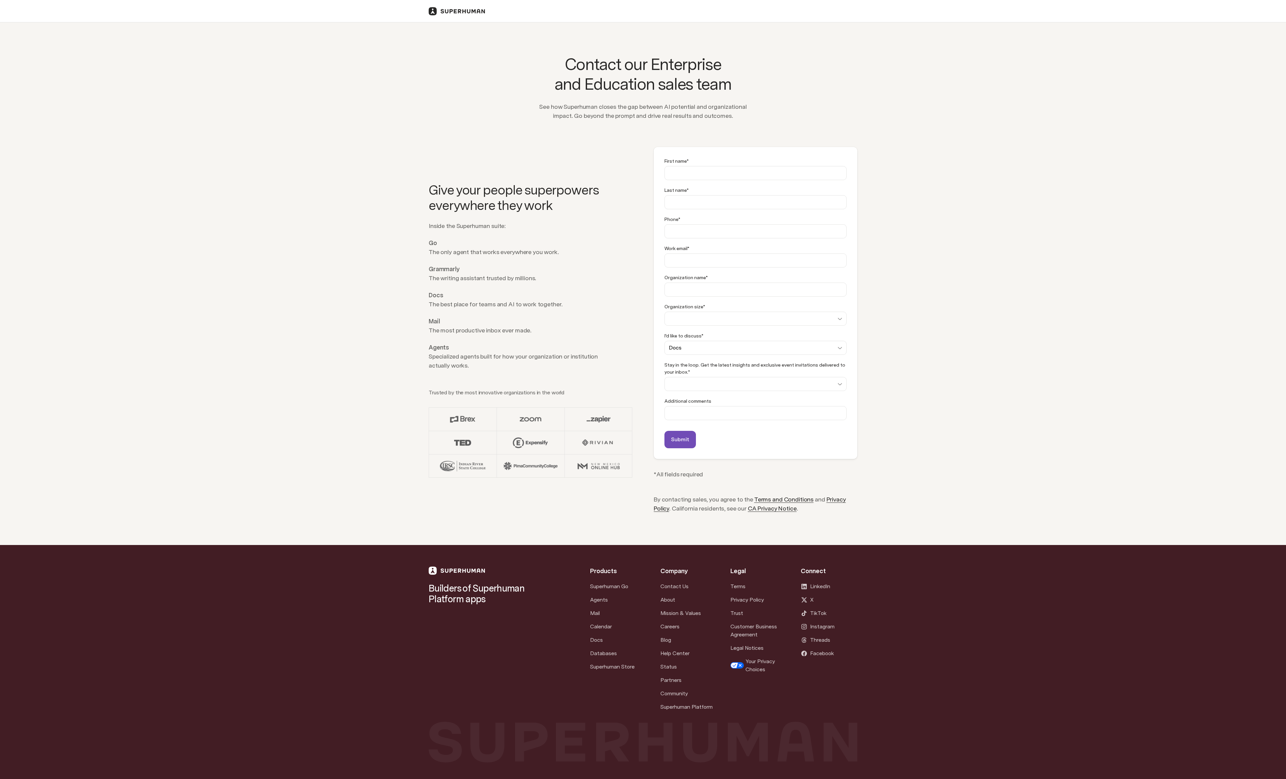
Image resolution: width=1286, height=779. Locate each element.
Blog (665, 640)
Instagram (822, 626)
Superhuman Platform (686, 707)
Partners (671, 680)
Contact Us (674, 586)
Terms (737, 586)
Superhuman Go (609, 586)
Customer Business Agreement (753, 630)
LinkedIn (820, 586)
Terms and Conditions (783, 499)
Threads (820, 640)
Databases (603, 653)
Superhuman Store (612, 667)
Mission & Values (680, 613)
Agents (599, 600)
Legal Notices (747, 648)
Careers (670, 626)
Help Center (675, 653)
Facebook (822, 653)
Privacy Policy (747, 600)
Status (668, 667)
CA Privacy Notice (772, 508)
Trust (736, 613)
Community (674, 693)
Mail (595, 613)
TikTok (818, 613)
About (667, 600)
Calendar (601, 626)
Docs (596, 640)
